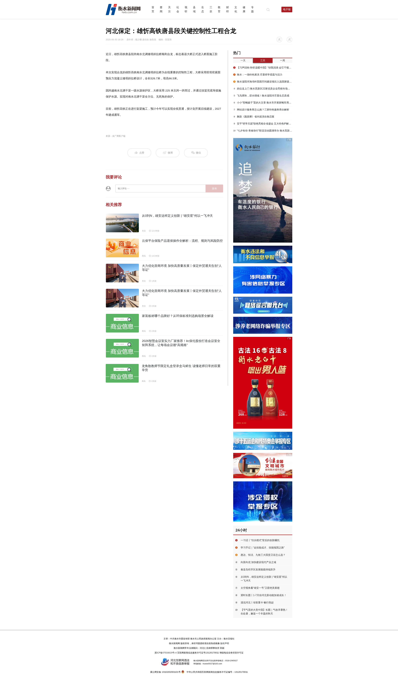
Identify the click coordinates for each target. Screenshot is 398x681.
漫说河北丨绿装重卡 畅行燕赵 (257, 602)
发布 (214, 188)
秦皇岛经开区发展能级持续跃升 (258, 569)
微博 (170, 152)
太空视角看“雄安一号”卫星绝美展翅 (260, 588)
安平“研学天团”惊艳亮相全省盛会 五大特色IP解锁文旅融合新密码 (263, 123)
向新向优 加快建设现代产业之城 (258, 562)
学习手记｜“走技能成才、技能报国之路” (263, 547)
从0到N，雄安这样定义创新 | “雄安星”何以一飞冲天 (264, 579)
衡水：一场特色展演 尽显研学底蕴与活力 (258, 74)
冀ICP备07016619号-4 (166, 652)
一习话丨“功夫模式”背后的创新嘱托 (260, 540)
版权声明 (224, 643)
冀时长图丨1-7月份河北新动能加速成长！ (264, 595)
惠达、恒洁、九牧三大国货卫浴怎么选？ (263, 555)
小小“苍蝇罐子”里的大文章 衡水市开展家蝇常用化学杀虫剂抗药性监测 (263, 102)
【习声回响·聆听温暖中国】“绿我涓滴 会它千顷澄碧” (263, 67)
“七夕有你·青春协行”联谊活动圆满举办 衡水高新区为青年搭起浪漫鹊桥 (262, 130)
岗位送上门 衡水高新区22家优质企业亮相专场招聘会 (263, 88)
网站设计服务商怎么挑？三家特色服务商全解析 (261, 109)
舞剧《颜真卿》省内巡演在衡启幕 (254, 116)
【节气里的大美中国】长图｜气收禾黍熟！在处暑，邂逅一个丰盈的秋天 (264, 611)
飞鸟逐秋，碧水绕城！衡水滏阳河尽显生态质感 (261, 95)
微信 (198, 152)
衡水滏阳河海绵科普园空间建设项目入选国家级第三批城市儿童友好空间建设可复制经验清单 (263, 81)
